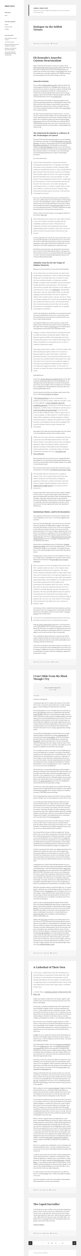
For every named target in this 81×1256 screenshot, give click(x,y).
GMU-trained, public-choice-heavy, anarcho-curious (48, 67)
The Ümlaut (60, 71)
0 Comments (55, 43)
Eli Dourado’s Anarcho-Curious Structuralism (47, 59)
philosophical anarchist (50, 85)
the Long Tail (43, 790)
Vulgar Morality (37, 714)
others (35, 1141)
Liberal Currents (8, 27)
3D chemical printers (41, 398)
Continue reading (39, 1224)
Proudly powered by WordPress (40, 1253)
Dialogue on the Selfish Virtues (47, 28)
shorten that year (38, 537)
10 (49, 1243)
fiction (47, 1233)
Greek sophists (51, 737)
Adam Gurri (10, 6)
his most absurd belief (43, 933)
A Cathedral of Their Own (49, 967)
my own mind (62, 1067)
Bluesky (6, 24)
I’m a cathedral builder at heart (45, 944)
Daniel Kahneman (59, 1160)
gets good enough (51, 410)
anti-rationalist (55, 817)
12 (56, 1243)
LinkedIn (7, 29)
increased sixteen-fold (56, 205)
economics (48, 662)
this (34, 1080)
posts (34, 707)
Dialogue (48, 43)
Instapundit (36, 741)
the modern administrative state (46, 624)
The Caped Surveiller (46, 1204)
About (6, 15)
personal (47, 953)
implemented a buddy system (42, 486)
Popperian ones (44, 1046)
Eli (57, 1124)
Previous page (30, 1243)
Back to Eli (44, 215)
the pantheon (49, 891)
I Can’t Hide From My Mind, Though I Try (50, 677)
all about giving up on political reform (51, 379)
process (39, 121)
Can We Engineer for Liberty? (50, 394)
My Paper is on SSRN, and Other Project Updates (10, 49)
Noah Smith (44, 919)
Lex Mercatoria (57, 96)
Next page (74, 1243)
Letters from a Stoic (38, 914)
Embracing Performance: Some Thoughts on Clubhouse (12, 45)
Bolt (45, 1233)
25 (63, 1243)
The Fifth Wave (42, 712)
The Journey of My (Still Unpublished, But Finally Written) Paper (10, 53)
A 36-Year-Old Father (9, 42)
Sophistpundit (62, 735)
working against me (45, 1069)
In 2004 (35, 1035)
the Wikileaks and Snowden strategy (60, 470)
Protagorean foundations (63, 1044)
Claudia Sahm (57, 1137)
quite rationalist (45, 781)
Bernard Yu (64, 1137)
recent (68, 705)
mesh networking (39, 410)
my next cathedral (54, 1088)
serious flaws (66, 108)
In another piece (53, 326)
